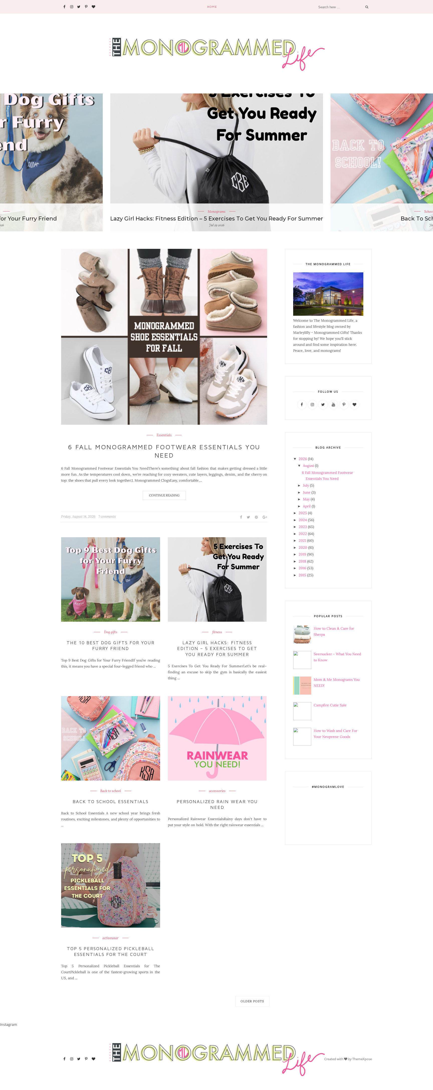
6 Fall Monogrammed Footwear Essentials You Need (164, 451)
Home (212, 7)
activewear (110, 938)
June (306, 492)
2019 (302, 554)
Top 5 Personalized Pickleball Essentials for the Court (110, 951)
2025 (303, 513)
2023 (303, 526)
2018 (302, 561)
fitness (217, 632)
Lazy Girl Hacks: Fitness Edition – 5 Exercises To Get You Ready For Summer (216, 218)
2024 (303, 520)
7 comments (107, 516)
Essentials (164, 435)
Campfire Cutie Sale (330, 705)
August (308, 465)
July (306, 485)
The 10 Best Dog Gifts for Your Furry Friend (111, 645)
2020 (303, 547)
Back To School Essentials (111, 801)
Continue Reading (164, 495)
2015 (302, 575)
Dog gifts (110, 632)
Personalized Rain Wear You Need (217, 804)
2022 (303, 533)
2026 (303, 459)
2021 (302, 540)
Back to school (110, 791)
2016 (302, 568)
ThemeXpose (362, 1059)
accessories (217, 791)
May (306, 499)
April (307, 506)
